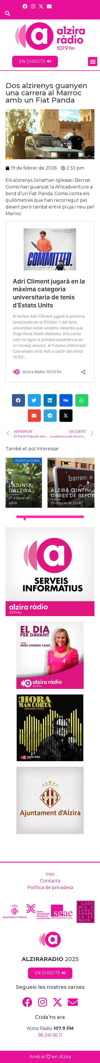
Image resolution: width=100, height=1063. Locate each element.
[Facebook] (24, 6)
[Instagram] (32, 6)
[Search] (7, 13)
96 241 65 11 (50, 1035)
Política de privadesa (50, 887)
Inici (50, 874)
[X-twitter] (41, 6)
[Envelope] (49, 6)
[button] (92, 61)
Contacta (50, 880)
